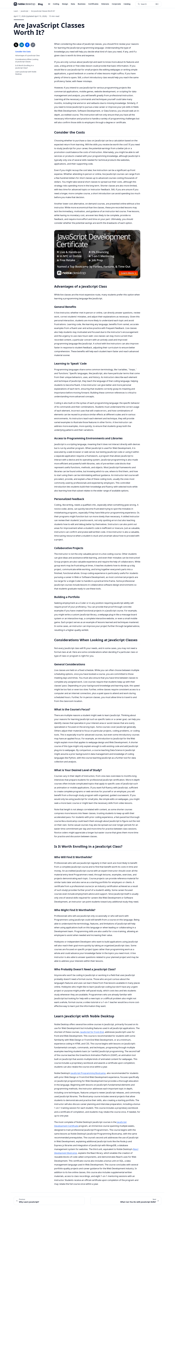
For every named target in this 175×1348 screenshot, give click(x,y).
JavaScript (24, 11)
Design (65, 4)
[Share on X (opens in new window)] (16, 45)
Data (73, 4)
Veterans (105, 4)
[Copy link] (33, 45)
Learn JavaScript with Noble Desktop (25, 73)
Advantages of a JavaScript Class (27, 55)
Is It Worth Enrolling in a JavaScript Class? (24, 66)
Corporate (116, 4)
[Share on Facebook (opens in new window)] (27, 45)
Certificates (93, 4)
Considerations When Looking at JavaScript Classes (26, 60)
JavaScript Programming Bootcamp (88, 1073)
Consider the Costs (23, 51)
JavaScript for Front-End (92, 1031)
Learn (16, 11)
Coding (56, 4)
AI (49, 4)
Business (81, 4)
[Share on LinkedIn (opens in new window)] (21, 45)
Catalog (127, 4)
